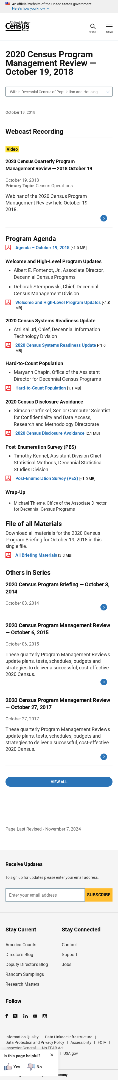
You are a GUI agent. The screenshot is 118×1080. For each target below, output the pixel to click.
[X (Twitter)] (16, 1016)
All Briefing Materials (36, 555)
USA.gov (70, 1053)
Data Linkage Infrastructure (68, 1037)
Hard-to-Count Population (40, 388)
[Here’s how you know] (59, 6)
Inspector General (20, 1048)
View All (59, 782)
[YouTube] (35, 1016)
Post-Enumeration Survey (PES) (46, 478)
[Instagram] (44, 1016)
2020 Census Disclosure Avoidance (50, 433)
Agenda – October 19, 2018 (42, 247)
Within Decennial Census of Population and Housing (54, 92)
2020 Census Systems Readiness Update (55, 345)
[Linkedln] (25, 1016)
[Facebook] (8, 1016)
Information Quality (22, 1037)
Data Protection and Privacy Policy (34, 1042)
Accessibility (81, 1042)
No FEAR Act (53, 1048)
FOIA (102, 1042)
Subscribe (98, 894)
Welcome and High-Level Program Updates (58, 302)
